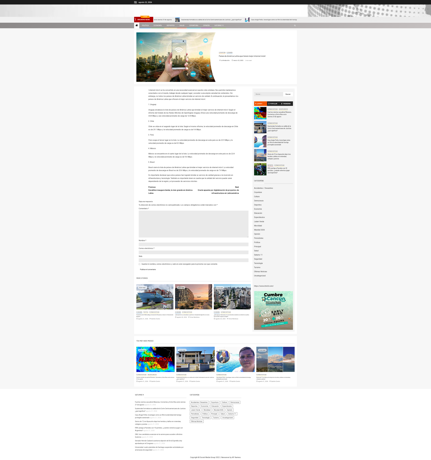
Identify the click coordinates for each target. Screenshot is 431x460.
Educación (258, 213)
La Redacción (225, 60)
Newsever (225, 457)
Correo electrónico (146, 248)
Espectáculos (259, 217)
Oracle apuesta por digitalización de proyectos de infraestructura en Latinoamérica (218, 190)
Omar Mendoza (194, 317)
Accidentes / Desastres (263, 188)
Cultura (256, 196)
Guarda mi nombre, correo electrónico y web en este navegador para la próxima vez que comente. (180, 264)
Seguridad (258, 259)
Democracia (258, 201)
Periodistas (258, 238)
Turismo (257, 267)
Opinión (206, 25)
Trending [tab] (287, 104)
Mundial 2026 (259, 230)
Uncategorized (283, 109)
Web (140, 256)
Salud (181, 25)
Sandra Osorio (155, 319)
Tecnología (258, 263)
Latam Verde (259, 221)
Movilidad (258, 226)
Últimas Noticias (154, 312)
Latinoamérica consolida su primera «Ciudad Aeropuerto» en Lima (192, 314)
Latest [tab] (259, 104)
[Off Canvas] (135, 2)
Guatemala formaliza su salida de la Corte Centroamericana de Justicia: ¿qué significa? (181, 20)
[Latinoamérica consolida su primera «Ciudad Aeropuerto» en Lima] (193, 296)
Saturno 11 (219, 25)
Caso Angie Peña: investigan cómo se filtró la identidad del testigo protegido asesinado (250, 20)
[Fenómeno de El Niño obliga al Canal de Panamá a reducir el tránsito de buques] (154, 296)
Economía (158, 25)
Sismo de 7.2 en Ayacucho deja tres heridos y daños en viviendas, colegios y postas (279, 156)
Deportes (171, 25)
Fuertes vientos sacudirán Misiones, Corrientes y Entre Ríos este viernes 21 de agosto (279, 114)
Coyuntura (193, 25)
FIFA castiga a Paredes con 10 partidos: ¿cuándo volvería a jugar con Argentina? (279, 170)
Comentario (144, 208)
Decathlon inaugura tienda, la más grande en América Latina (170, 190)
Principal (257, 246)
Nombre (142, 240)
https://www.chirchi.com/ (264, 286)
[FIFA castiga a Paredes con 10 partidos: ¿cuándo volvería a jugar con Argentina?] (260, 169)
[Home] (136, 25)
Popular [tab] (273, 104)
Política (145, 25)
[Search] (295, 25)
